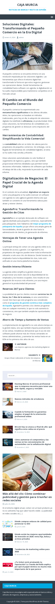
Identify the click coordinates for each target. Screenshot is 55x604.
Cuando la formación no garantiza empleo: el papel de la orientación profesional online (30, 414)
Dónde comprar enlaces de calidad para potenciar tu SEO (33, 522)
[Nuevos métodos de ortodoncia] (8, 404)
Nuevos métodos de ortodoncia (29, 399)
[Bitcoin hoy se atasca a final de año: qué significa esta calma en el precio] (8, 432)
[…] (21, 513)
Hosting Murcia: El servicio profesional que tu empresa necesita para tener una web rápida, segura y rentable (33, 386)
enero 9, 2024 (10, 37)
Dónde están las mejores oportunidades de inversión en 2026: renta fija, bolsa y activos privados (33, 536)
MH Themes (44, 601)
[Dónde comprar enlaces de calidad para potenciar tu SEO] (8, 526)
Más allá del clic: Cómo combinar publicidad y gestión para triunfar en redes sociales (27, 497)
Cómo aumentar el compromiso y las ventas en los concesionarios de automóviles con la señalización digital (33, 441)
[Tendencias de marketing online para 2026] (8, 554)
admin (21, 37)
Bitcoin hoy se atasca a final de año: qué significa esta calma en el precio (33, 428)
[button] (51, 17)
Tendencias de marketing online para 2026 (32, 550)
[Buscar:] (27, 375)
